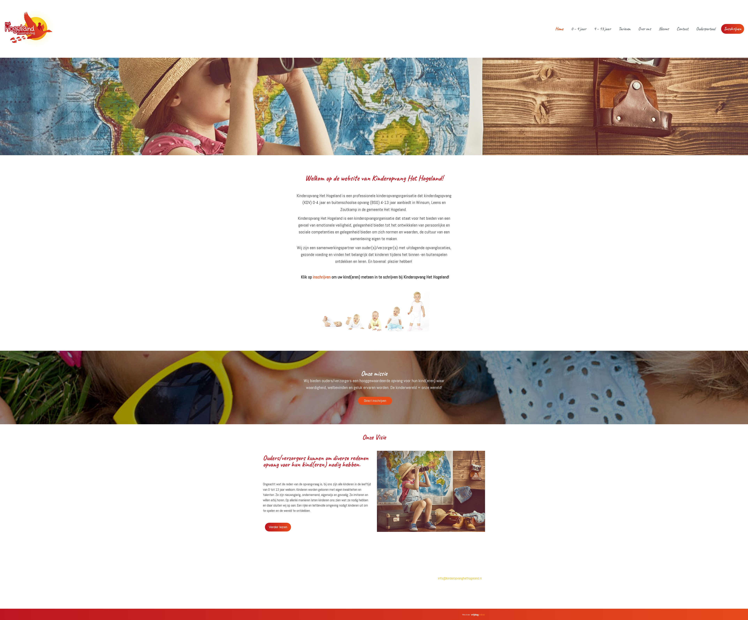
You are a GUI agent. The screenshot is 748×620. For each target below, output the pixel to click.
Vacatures (326, 583)
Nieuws (664, 29)
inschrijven (322, 277)
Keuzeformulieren (388, 597)
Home (559, 29)
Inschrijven (732, 29)
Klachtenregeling (388, 577)
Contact (682, 29)
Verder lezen (278, 527)
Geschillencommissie (390, 584)
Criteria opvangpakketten (393, 591)
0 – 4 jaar (578, 29)
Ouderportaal (705, 29)
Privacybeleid (385, 570)
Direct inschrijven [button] (375, 400)
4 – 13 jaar (602, 29)
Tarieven (625, 29)
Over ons (644, 29)
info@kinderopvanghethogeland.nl (460, 578)
